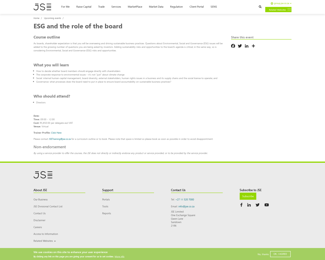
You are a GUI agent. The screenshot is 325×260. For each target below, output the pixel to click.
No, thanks (263, 254)
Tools (105, 206)
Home (36, 18)
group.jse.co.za (281, 3)
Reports (106, 213)
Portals (106, 199)
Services (116, 6)
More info (119, 256)
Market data (156, 6)
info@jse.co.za (186, 206)
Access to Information (46, 233)
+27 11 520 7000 (184, 199)
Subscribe (248, 196)
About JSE (40, 189)
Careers (38, 227)
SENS (214, 6)
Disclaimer (39, 220)
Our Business (41, 199)
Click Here (56, 133)
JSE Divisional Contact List (48, 206)
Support (107, 189)
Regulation (176, 6)
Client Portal (197, 6)
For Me (65, 6)
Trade (101, 6)
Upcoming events (52, 18)
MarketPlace (135, 6)
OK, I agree (280, 254)
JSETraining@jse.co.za (60, 139)
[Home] (44, 7)
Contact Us (40, 213)
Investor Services (42, 245)
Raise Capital (83, 6)
